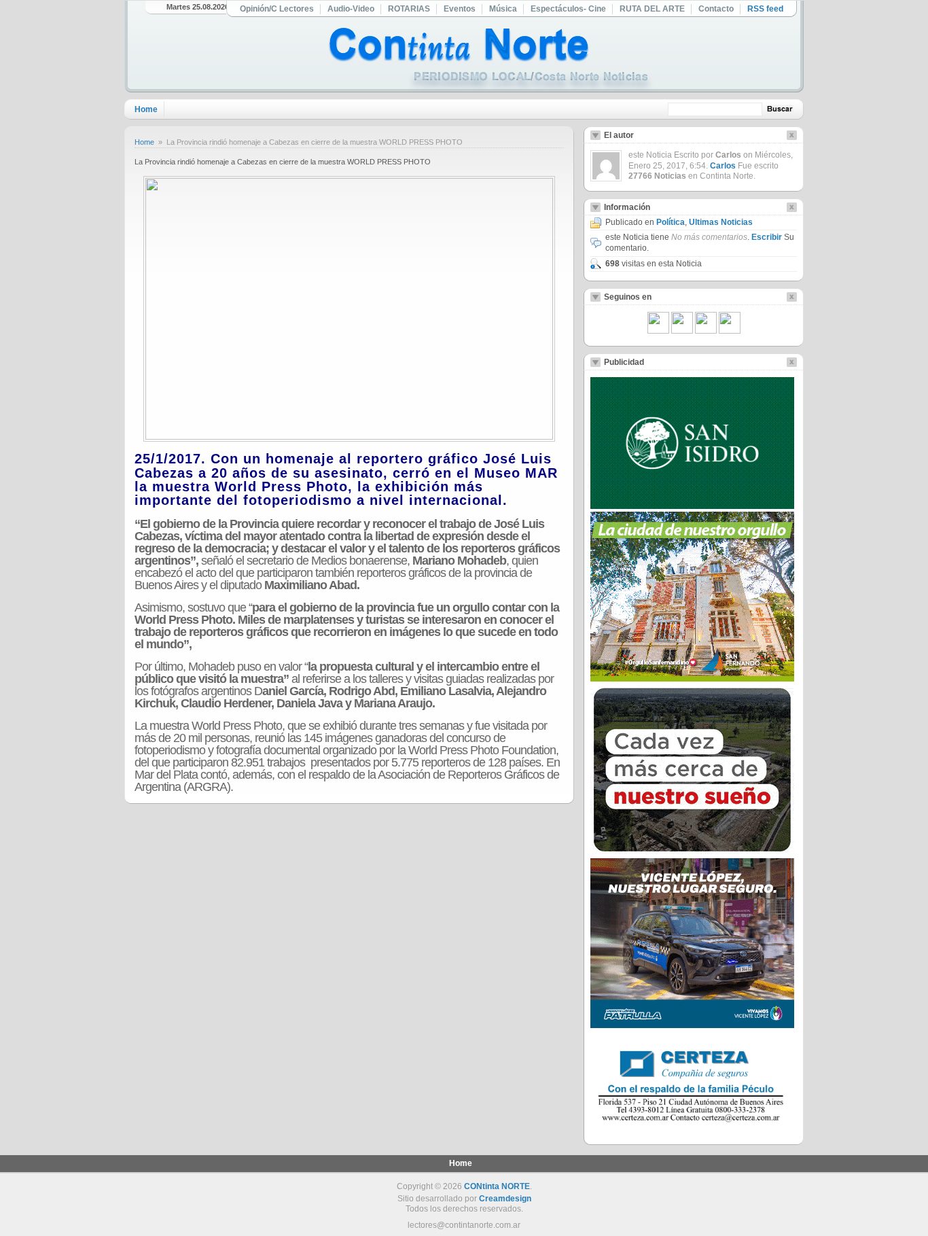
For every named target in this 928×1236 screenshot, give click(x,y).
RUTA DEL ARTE (652, 9)
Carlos (723, 166)
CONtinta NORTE (497, 1186)
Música (503, 9)
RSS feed (765, 9)
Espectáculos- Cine (568, 9)
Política (670, 222)
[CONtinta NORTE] (490, 60)
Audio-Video (350, 9)
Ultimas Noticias (721, 222)
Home (146, 109)
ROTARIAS (409, 9)
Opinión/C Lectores (277, 9)
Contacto (716, 9)
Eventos (460, 9)
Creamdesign (505, 1198)
